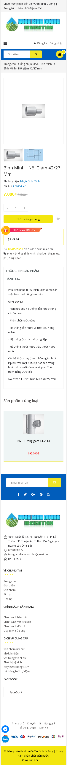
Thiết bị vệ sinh (13, 662)
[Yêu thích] (58, 219)
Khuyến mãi (34, 723)
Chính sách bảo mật (16, 617)
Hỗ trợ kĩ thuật (27, 727)
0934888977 (15, 550)
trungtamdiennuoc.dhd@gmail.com (29, 554)
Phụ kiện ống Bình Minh (21, 253)
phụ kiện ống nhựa (48, 253)
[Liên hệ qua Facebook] (5, 728)
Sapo (42, 760)
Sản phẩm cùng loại (21, 400)
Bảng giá (49, 723)
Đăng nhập (56, 43)
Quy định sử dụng (14, 630)
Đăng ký (42, 43)
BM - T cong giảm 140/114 (33, 441)
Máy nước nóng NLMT (17, 667)
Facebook (15, 692)
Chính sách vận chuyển (17, 621)
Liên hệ (8, 599)
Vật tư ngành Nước (15, 658)
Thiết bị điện (11, 653)
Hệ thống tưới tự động (17, 671)
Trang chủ (10, 581)
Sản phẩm (10, 590)
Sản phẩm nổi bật (14, 649)
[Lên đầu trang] (59, 757)
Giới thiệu (9, 585)
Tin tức (8, 594)
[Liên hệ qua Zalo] (5, 739)
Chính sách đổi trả (14, 626)
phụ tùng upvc (12, 258)
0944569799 (15, 249)
